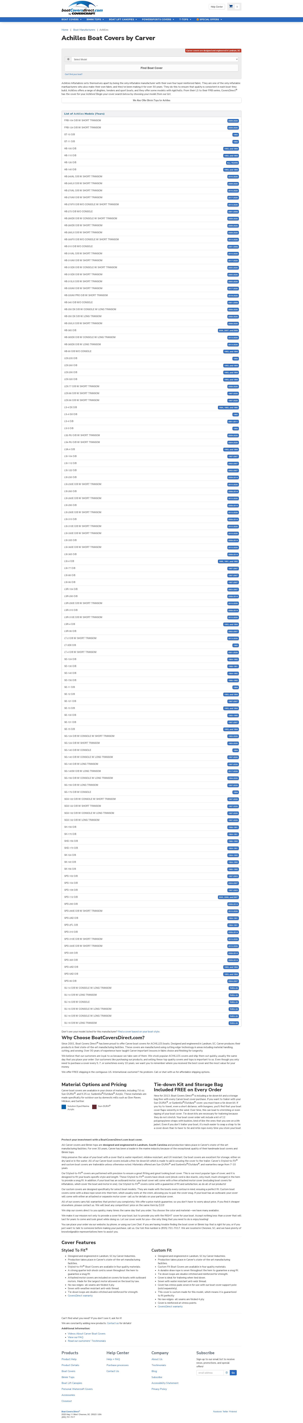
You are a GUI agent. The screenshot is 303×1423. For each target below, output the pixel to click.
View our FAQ (75, 1337)
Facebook (217, 1411)
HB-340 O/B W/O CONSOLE (151, 302)
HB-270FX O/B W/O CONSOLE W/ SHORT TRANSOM (151, 204)
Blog (154, 1371)
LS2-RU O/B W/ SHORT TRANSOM (151, 435)
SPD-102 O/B (151, 876)
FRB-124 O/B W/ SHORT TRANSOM (151, 127)
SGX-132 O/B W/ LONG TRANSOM (151, 820)
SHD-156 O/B (151, 841)
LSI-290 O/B (151, 505)
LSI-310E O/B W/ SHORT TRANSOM (151, 526)
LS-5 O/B (151, 428)
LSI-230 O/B (151, 477)
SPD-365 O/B (151, 960)
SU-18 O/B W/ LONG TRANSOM (151, 1023)
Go (233, 1372)
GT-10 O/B (151, 134)
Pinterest (233, 1411)
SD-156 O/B (151, 680)
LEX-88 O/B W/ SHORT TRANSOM (151, 393)
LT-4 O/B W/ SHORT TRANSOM (151, 652)
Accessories (68, 1395)
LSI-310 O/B (151, 519)
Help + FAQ (113, 1359)
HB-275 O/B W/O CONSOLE (151, 211)
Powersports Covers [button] (157, 19)
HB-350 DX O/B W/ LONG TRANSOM (151, 316)
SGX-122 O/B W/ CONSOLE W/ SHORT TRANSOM (151, 799)
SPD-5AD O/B (151, 973)
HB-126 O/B (151, 162)
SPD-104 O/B (151, 883)
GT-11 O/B (151, 141)
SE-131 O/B (151, 722)
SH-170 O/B (151, 834)
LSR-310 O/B (151, 610)
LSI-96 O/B (151, 582)
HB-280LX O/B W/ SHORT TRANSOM (151, 232)
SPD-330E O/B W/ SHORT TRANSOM (151, 946)
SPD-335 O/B (151, 952)
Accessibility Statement (165, 1383)
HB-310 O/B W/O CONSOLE (151, 246)
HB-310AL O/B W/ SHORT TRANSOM (151, 253)
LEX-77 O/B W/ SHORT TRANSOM (151, 386)
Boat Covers (68, 1371)
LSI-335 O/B (151, 540)
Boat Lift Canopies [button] (122, 19)
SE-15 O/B (151, 729)
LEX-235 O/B (151, 358)
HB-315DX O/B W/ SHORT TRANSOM (151, 274)
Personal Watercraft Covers (77, 1389)
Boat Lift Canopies (72, 1383)
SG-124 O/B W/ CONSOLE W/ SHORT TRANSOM (151, 736)
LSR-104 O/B (151, 589)
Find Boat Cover (152, 68)
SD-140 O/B (151, 673)
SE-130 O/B (151, 715)
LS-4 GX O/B (151, 414)
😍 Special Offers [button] (208, 19)
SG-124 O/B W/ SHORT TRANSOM (151, 743)
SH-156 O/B (151, 827)
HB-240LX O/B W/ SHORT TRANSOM (151, 183)
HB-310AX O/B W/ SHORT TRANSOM (151, 260)
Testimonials (159, 1365)
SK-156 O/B (151, 868)
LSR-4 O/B (151, 624)
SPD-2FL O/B (151, 925)
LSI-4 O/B (151, 561)
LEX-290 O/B (151, 372)
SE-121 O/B (151, 701)
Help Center (217, 6)
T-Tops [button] (184, 19)
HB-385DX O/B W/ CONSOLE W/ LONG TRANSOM (151, 337)
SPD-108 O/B (151, 889)
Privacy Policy (159, 1389)
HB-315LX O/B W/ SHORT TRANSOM (151, 281)
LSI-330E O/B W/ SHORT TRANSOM (151, 533)
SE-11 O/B (151, 687)
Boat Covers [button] (70, 19)
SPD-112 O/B (151, 897)
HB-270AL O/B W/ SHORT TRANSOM (151, 190)
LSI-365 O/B (151, 554)
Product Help (69, 1359)
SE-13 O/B (151, 708)
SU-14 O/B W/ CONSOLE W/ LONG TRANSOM (151, 987)
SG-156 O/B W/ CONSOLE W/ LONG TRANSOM (151, 778)
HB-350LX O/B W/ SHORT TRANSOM (151, 323)
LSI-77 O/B (151, 568)
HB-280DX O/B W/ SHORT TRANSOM (151, 225)
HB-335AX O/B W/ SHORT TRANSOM (151, 288)
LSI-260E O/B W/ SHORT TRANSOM (151, 498)
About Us (157, 1359)
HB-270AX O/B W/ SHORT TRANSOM (151, 197)
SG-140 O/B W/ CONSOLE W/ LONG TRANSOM (151, 757)
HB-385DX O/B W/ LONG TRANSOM (151, 344)
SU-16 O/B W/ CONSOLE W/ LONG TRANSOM (151, 1008)
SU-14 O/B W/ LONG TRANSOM (151, 994)
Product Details (70, 1365)
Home (65, 30)
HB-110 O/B (151, 155)
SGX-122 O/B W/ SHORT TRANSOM (151, 806)
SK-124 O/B (151, 855)
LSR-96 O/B (151, 631)
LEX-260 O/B (151, 365)
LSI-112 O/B (151, 463)
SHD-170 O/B (151, 848)
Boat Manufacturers (84, 30)
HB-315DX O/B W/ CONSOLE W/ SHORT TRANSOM (151, 267)
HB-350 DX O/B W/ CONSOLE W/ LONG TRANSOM (151, 309)
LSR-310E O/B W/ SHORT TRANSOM (151, 617)
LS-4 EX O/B (151, 407)
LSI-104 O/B (151, 456)
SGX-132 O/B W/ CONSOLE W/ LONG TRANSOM (151, 813)
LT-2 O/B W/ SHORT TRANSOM (151, 638)
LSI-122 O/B (151, 470)
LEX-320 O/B (151, 379)
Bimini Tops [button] (94, 19)
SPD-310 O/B (151, 931)
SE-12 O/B (151, 694)
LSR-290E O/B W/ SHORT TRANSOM (151, 603)
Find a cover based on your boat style (139, 1031)
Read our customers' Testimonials (87, 1341)
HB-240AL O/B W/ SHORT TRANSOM (151, 176)
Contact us (113, 1323)
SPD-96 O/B (151, 981)
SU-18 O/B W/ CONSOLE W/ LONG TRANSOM (151, 1015)
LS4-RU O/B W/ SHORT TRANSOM (151, 442)
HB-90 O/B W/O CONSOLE (151, 351)
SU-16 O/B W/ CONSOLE (151, 1002)
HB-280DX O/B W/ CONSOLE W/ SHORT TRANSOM (151, 218)
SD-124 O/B (151, 659)
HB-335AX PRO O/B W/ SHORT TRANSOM (151, 295)
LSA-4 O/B (151, 449)
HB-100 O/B (151, 148)
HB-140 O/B (151, 169)
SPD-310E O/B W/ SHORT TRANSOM (151, 939)
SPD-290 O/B (151, 904)
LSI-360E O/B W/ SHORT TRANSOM (151, 547)
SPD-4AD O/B (151, 966)
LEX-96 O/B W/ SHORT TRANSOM (151, 400)
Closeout (67, 1401)
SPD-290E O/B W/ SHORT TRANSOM (151, 910)
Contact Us (113, 1371)
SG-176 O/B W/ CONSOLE (151, 792)
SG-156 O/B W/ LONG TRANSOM (151, 785)
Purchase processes (118, 1365)
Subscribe (157, 1377)
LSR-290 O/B (151, 596)
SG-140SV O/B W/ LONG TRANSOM (151, 771)
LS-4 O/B (151, 421)
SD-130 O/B (151, 666)
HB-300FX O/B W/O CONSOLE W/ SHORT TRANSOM (151, 239)
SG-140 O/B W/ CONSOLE (151, 750)
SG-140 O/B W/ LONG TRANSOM (151, 764)
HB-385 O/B (151, 330)
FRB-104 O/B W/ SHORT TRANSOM (151, 120)
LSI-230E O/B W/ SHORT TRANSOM (151, 484)
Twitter (225, 1411)
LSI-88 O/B (151, 575)
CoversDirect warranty (80, 1295)
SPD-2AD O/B (151, 918)
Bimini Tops (68, 1377)
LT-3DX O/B (151, 645)
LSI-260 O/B (151, 491)
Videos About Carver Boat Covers (86, 1333)
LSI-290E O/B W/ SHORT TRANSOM (151, 512)
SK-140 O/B (151, 862)
